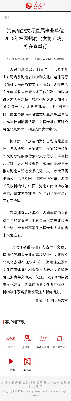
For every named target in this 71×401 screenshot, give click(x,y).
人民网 (5, 17)
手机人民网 (43, 347)
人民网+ (26, 347)
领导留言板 (59, 347)
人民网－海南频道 (54, 58)
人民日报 (10, 347)
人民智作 (26, 370)
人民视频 (10, 370)
